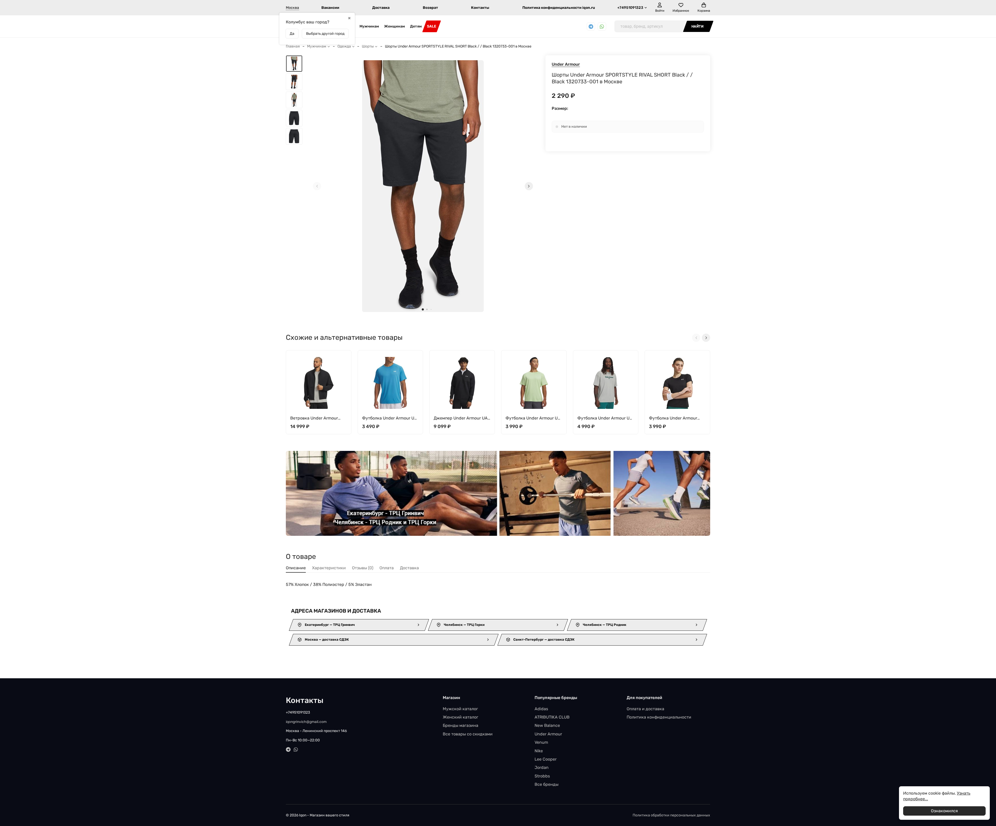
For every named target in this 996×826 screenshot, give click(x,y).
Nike (539, 750)
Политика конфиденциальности (659, 717)
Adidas (541, 708)
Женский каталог (460, 717)
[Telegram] (591, 26)
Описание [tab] (296, 567)
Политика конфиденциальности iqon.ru (558, 7)
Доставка (381, 7)
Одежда (344, 46)
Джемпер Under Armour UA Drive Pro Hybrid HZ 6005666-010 (461, 418)
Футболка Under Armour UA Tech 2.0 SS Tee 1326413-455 (389, 418)
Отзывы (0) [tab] (362, 567)
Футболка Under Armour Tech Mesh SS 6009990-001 (676, 418)
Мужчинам (369, 26)
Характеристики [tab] (329, 567)
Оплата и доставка (645, 708)
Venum (541, 742)
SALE (431, 26)
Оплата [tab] (386, 567)
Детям (416, 26)
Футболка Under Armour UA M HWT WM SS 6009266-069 (605, 418)
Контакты (480, 7)
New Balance (547, 725)
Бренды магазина (460, 725)
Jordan (542, 767)
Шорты (368, 46)
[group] (423, 186)
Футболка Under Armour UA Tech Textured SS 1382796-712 (533, 418)
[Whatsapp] (602, 26)
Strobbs (542, 776)
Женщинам (394, 26)
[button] (423, 309)
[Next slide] (529, 186)
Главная (293, 46)
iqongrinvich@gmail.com (306, 722)
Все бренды (546, 784)
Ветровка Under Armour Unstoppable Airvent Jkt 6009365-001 (314, 418)
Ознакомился (944, 810)
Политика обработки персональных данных (671, 815)
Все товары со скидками (468, 734)
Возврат (430, 7)
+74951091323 (630, 7)
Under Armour (566, 64)
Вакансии (330, 7)
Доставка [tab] (409, 567)
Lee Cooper (546, 759)
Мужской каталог (460, 708)
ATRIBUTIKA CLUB (552, 717)
